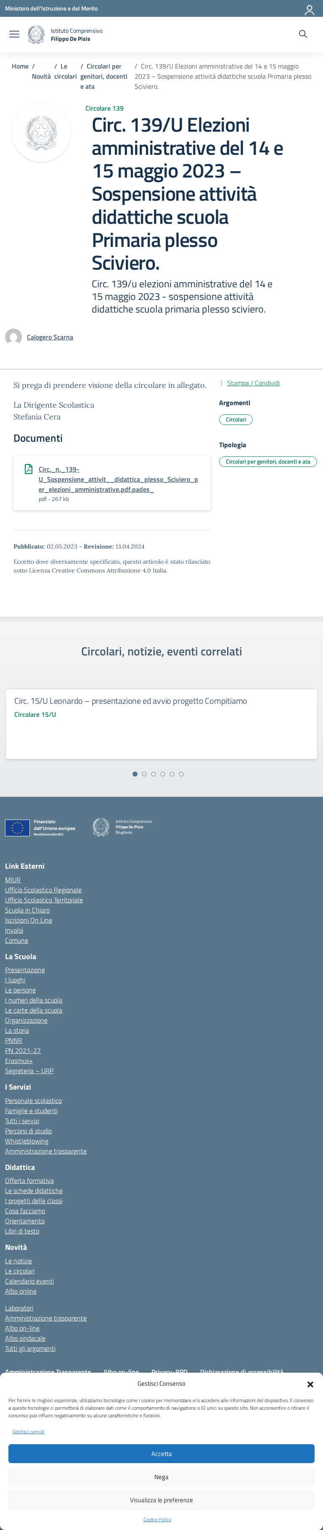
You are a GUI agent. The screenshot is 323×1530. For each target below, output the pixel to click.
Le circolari (19, 1271)
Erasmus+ (19, 1060)
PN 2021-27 (23, 1050)
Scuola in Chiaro (27, 910)
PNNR (13, 1040)
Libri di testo (22, 1231)
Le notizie (18, 1261)
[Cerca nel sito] (303, 34)
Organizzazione (26, 1020)
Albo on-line (22, 1328)
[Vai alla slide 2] (144, 774)
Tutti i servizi (22, 1121)
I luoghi (15, 980)
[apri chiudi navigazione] (14, 35)
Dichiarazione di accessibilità (241, 1372)
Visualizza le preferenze (161, 1500)
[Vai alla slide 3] (153, 774)
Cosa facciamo (25, 1211)
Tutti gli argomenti (30, 1348)
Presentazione (25, 970)
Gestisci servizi (29, 1431)
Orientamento (25, 1221)
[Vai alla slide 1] (135, 774)
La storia (17, 1030)
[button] (310, 1383)
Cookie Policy (157, 1519)
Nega (161, 1477)
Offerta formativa (29, 1180)
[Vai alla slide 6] (181, 774)
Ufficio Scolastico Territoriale (44, 900)
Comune (16, 940)
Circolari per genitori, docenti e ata (268, 461)
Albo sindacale (25, 1338)
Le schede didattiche (34, 1190)
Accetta (161, 1453)
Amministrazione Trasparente (48, 1372)
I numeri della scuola (33, 1000)
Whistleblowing (26, 1141)
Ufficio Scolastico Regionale (43, 890)
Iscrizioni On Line (28, 920)
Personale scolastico (33, 1100)
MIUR (13, 880)
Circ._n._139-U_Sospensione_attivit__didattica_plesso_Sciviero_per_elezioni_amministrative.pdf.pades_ (118, 479)
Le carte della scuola (33, 1010)
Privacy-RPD (169, 1372)
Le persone (20, 990)
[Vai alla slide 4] (162, 774)
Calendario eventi (29, 1281)
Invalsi (14, 930)
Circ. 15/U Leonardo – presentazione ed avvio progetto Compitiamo (130, 700)
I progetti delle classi (33, 1201)
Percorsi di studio (28, 1131)
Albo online (21, 1291)
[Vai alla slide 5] (172, 774)
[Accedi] (310, 8)
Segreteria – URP (29, 1071)
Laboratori (19, 1308)
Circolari (236, 419)
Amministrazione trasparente (46, 1151)
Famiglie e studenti (31, 1111)
